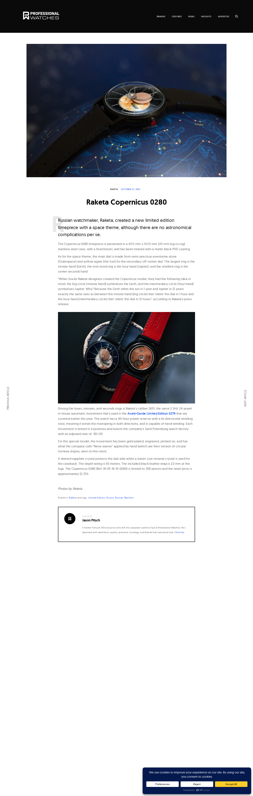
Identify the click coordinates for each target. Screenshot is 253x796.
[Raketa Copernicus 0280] (126, 110)
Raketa (114, 189)
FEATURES (177, 16)
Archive (179, 532)
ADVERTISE (223, 16)
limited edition (96, 497)
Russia (110, 497)
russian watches (124, 497)
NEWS (191, 16)
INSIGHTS (206, 16)
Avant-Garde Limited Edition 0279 (151, 413)
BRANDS (161, 16)
